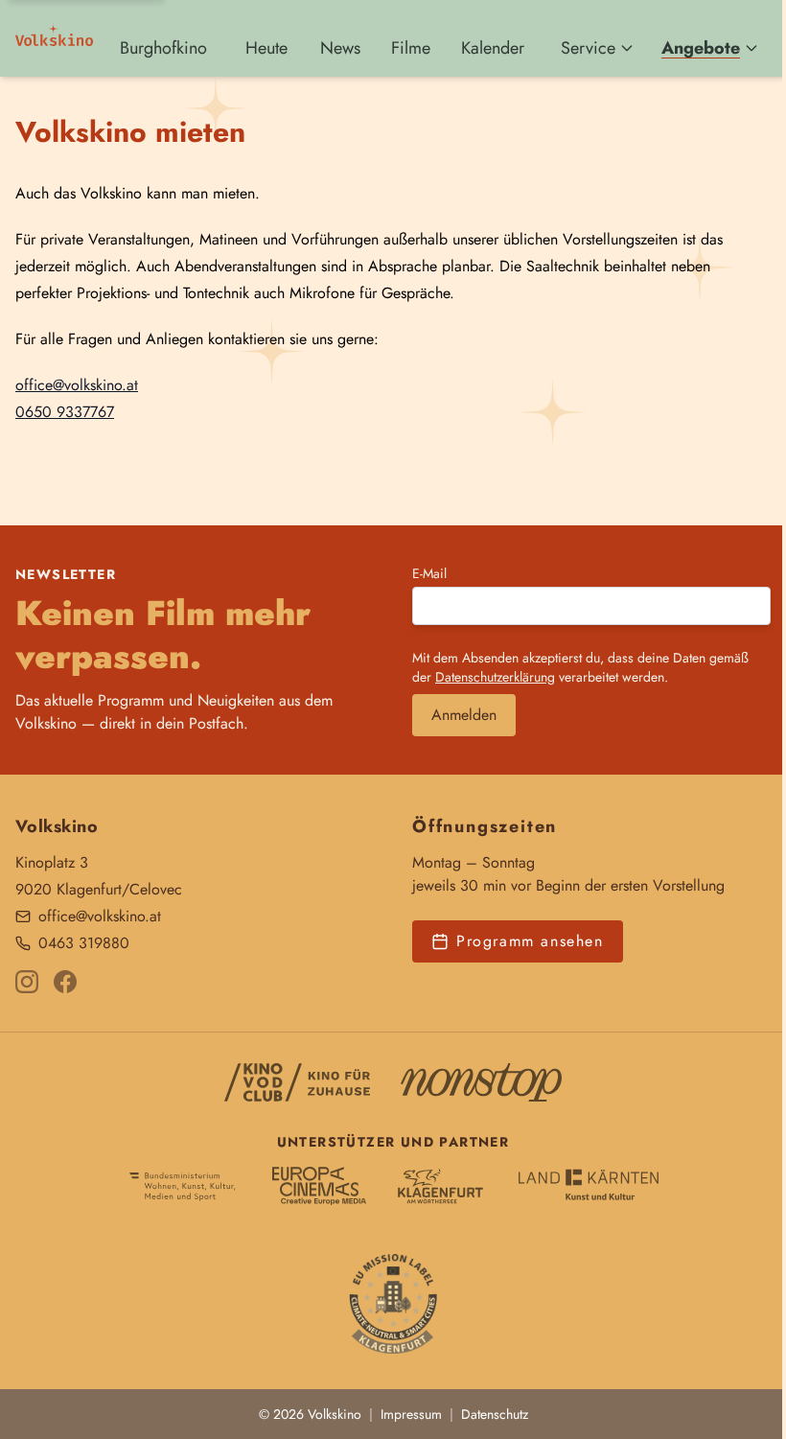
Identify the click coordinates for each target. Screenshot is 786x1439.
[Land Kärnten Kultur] (588, 1186)
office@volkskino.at (76, 385)
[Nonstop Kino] (481, 1082)
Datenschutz (494, 1414)
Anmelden (464, 715)
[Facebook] (65, 981)
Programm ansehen (530, 941)
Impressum (411, 1414)
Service (588, 47)
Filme (410, 47)
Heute (266, 47)
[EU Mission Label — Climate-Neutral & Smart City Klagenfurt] (393, 1297)
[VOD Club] (297, 1082)
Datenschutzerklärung (495, 676)
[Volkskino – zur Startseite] (54, 38)
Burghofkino (163, 47)
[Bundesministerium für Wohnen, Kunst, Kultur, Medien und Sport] (183, 1186)
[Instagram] (26, 981)
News (340, 47)
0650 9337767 (64, 412)
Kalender (492, 47)
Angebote (700, 47)
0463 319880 (83, 943)
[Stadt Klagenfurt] (440, 1186)
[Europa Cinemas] (319, 1186)
